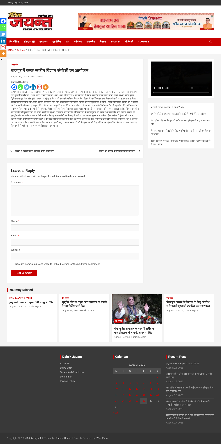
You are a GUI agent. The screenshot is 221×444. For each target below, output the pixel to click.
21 (144, 394)
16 (157, 388)
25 (123, 400)
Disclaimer (66, 376)
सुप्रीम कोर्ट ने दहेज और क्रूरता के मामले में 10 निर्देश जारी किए (178, 113)
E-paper (115, 41)
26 (130, 400)
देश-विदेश (56, 41)
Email (15, 235)
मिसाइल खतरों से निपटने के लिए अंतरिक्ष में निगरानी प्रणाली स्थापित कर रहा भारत (188, 304)
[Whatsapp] (20, 87)
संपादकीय (91, 41)
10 (116, 388)
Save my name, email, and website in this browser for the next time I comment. (57, 264)
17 (116, 394)
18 (123, 394)
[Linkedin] (33, 87)
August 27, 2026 (70, 310)
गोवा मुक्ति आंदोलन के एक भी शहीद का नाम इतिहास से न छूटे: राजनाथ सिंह (134, 331)
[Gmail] (39, 87)
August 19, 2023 (19, 76)
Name (15, 221)
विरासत (102, 41)
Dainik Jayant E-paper (20, 298)
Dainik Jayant (36, 76)
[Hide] (1, 59)
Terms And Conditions (72, 372)
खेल (67, 41)
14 (144, 388)
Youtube (143, 41)
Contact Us (66, 368)
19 (130, 394)
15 (150, 388)
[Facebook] (14, 87)
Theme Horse (63, 438)
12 (130, 388)
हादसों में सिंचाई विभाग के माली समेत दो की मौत (34, 151)
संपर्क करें (129, 41)
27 (137, 400)
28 (144, 400)
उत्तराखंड (43, 41)
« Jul (115, 412)
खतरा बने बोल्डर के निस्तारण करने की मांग (117, 151)
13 (137, 388)
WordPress (102, 438)
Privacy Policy (67, 381)
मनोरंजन (78, 41)
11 (123, 388)
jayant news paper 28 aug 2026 (167, 107)
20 (137, 394)
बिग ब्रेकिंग (14, 41)
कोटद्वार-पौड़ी (29, 41)
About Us (65, 363)
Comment (17, 182)
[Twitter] (27, 87)
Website (15, 249)
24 (116, 400)
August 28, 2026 (17, 306)
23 (157, 394)
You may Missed (21, 290)
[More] (46, 87)
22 (150, 394)
